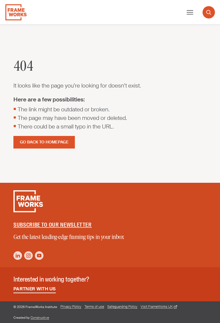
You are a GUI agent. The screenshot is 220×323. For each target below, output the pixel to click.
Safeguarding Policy (122, 307)
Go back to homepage (44, 142)
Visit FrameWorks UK (157, 307)
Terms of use (94, 307)
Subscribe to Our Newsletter (52, 225)
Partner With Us (34, 289)
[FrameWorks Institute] (16, 12)
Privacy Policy (70, 307)
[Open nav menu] (190, 12)
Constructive (40, 318)
